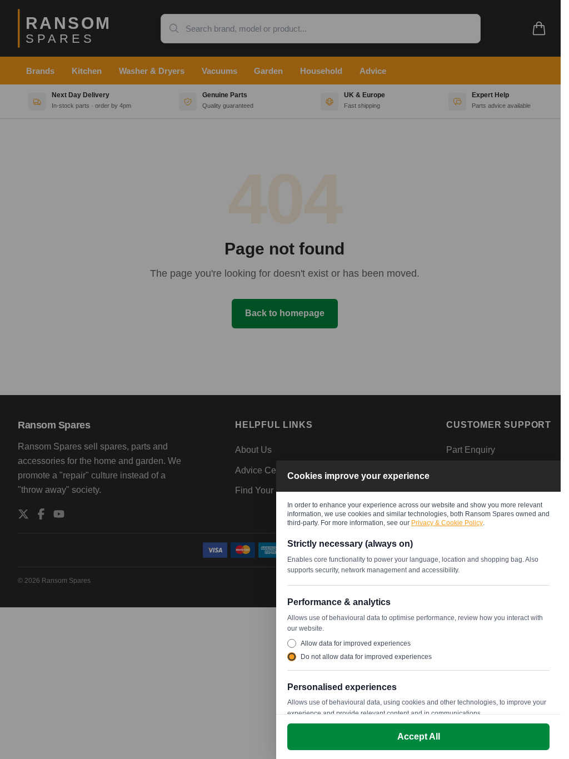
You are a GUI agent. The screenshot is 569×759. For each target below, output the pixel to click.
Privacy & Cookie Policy (447, 523)
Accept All (418, 736)
